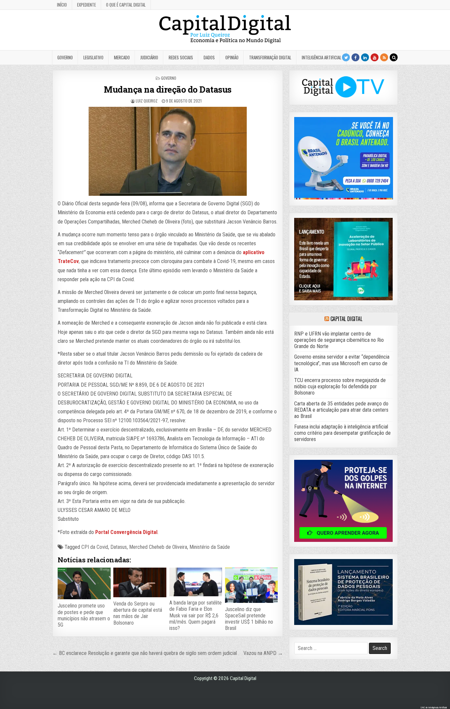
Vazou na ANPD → (263, 653)
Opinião (232, 57)
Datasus (118, 547)
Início (62, 4)
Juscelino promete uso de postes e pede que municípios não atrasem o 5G (84, 615)
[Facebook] (355, 57)
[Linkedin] (365, 57)
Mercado (122, 57)
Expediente (86, 4)
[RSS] (384, 57)
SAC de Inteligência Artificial (433, 707)
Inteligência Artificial (321, 57)
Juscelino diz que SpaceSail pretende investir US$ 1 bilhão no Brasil (249, 619)
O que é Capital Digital (126, 4)
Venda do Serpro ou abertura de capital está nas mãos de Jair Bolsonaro (137, 613)
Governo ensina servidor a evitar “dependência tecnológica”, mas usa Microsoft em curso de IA (341, 363)
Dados (209, 57)
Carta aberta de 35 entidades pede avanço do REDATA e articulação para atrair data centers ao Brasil (341, 409)
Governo (65, 57)
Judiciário (149, 57)
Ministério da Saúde (209, 547)
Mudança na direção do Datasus (168, 89)
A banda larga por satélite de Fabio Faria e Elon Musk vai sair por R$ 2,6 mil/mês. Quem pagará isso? (195, 615)
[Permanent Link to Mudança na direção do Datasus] (167, 151)
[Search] (394, 57)
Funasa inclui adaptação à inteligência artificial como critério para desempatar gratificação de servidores (342, 433)
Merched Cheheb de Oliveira (158, 547)
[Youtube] (375, 57)
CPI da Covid (94, 547)
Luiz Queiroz (146, 100)
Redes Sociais (181, 57)
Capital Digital (346, 319)
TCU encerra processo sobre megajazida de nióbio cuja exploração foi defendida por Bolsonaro (340, 386)
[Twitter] (346, 57)
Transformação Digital (270, 57)
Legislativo (93, 57)
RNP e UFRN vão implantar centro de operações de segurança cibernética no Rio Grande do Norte (339, 340)
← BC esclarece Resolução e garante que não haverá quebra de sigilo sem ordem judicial (144, 653)
